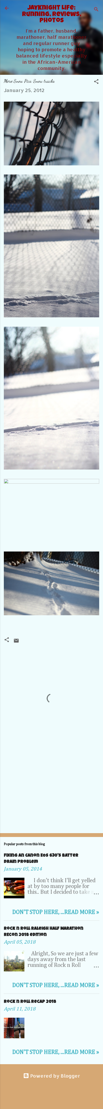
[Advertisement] (51, 791)
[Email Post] (16, 642)
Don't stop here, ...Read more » (55, 912)
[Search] (96, 9)
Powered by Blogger (54, 1076)
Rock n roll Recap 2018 (30, 1002)
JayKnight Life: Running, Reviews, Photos (51, 14)
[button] (96, 82)
